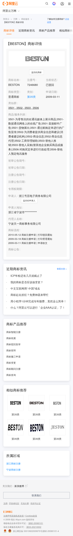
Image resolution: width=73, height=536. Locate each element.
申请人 (12, 196)
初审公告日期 (16, 167)
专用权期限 (15, 189)
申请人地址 (15, 207)
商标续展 (11, 338)
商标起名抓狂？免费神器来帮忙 (30, 295)
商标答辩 (11, 350)
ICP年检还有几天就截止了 (26, 276)
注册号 (31, 80)
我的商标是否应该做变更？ (27, 282)
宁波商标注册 (13, 470)
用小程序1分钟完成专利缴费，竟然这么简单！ (38, 301)
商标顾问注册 (13, 368)
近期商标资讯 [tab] (27, 30)
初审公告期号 (16, 160)
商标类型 (13, 92)
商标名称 (13, 80)
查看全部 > (62, 268)
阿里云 (6, 18)
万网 (15, 18)
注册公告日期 (16, 182)
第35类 (31, 97)
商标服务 (25, 18)
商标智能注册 (13, 332)
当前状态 (51, 80)
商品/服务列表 (16, 114)
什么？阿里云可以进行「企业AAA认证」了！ (38, 307)
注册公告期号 (16, 175)
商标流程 (13, 230)
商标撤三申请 (13, 356)
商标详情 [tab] (9, 30)
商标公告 (13, 249)
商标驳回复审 (13, 344)
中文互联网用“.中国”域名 (25, 288)
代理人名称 (15, 219)
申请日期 (51, 92)
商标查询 (11, 375)
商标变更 (11, 362)
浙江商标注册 (13, 463)
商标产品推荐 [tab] (47, 30)
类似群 (12, 103)
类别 (30, 92)
